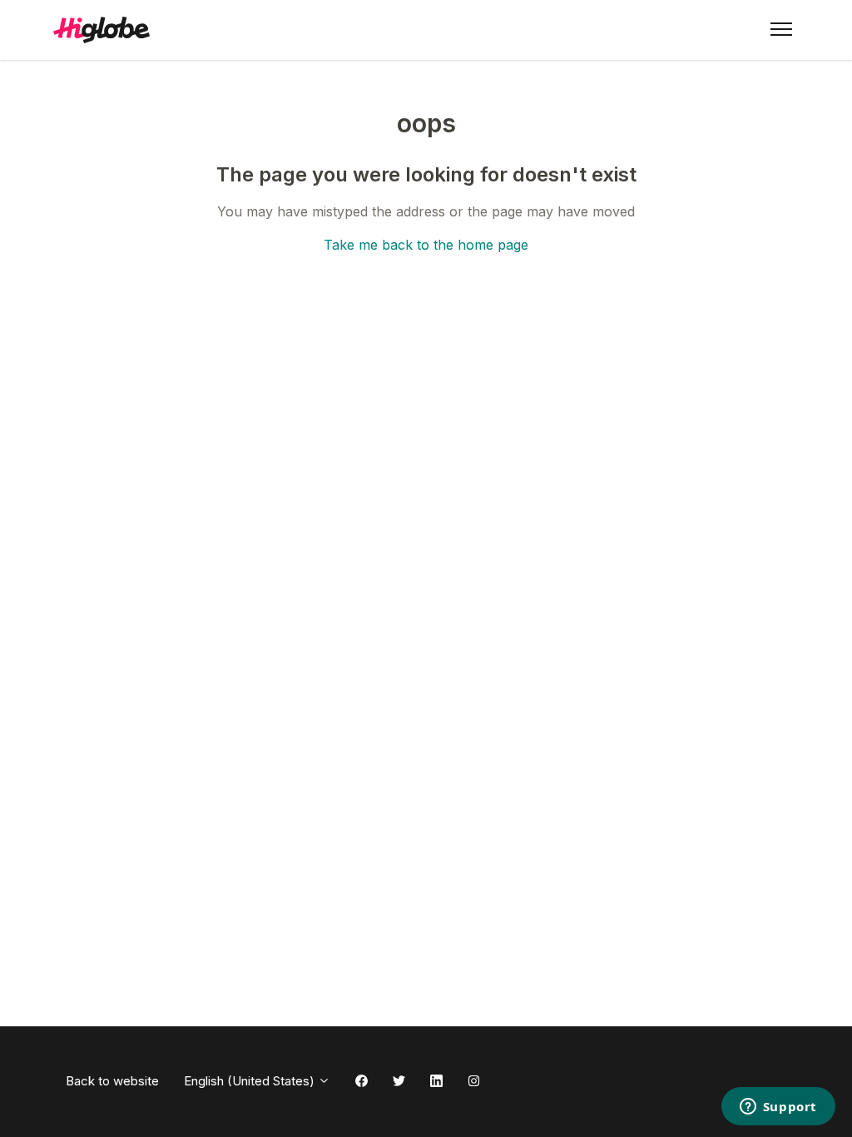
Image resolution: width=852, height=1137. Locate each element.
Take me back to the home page (426, 244)
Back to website (112, 1081)
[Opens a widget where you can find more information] (778, 1108)
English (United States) (251, 1081)
